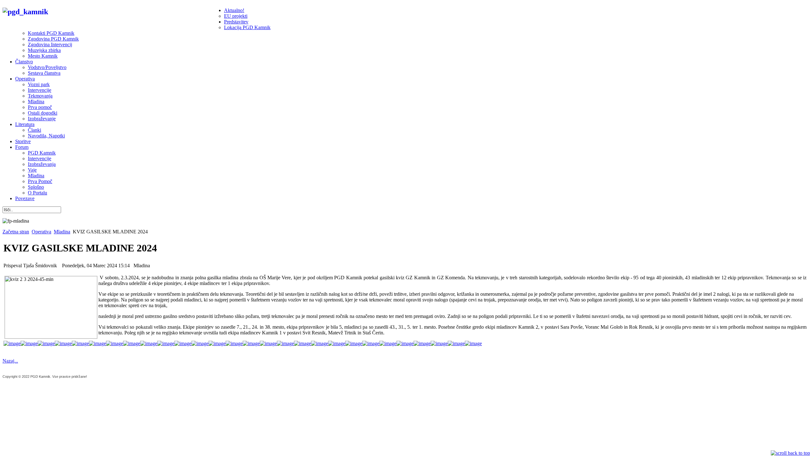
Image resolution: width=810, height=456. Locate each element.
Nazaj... (10, 361)
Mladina (62, 231)
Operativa (41, 231)
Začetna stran (16, 231)
